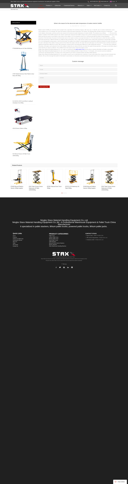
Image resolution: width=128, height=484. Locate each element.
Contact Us (107, 5)
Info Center (97, 5)
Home (41, 5)
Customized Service (69, 5)
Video (88, 5)
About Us (80, 5)
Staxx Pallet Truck (14, 9)
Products (48, 5)
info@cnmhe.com (104, 1)
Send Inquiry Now (44, 86)
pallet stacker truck (79, 49)
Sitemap (64, 264)
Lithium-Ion (58, 5)
